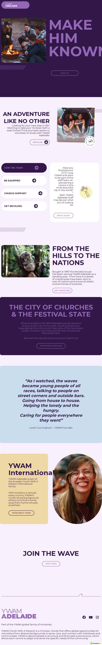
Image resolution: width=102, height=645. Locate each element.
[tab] (24, 168)
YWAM (18, 624)
